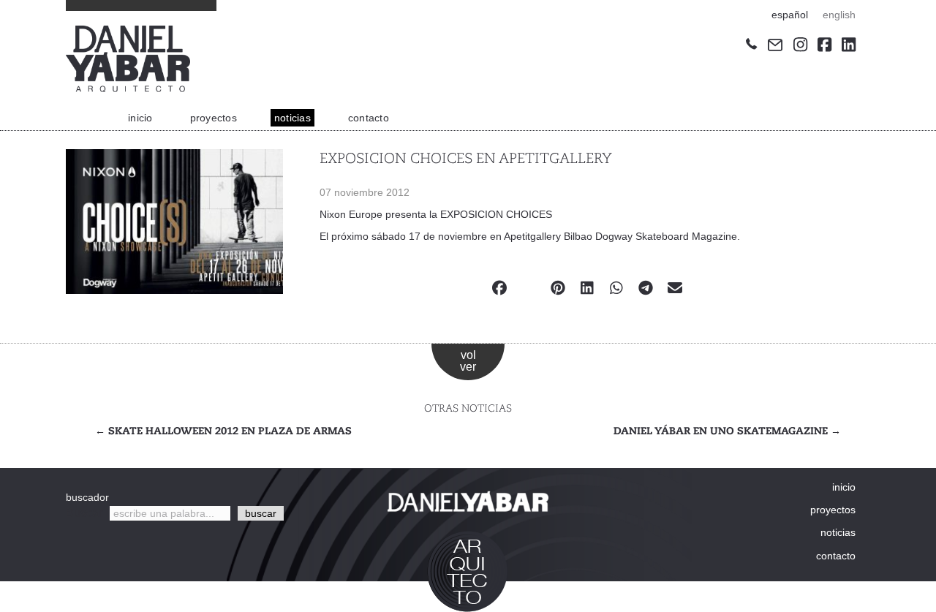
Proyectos (213, 118)
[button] (261, 513)
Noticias (292, 118)
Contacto (368, 118)
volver (468, 361)
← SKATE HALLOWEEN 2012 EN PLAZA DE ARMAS (223, 431)
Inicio (140, 118)
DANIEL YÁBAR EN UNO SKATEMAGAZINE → (727, 431)
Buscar (84, 513)
